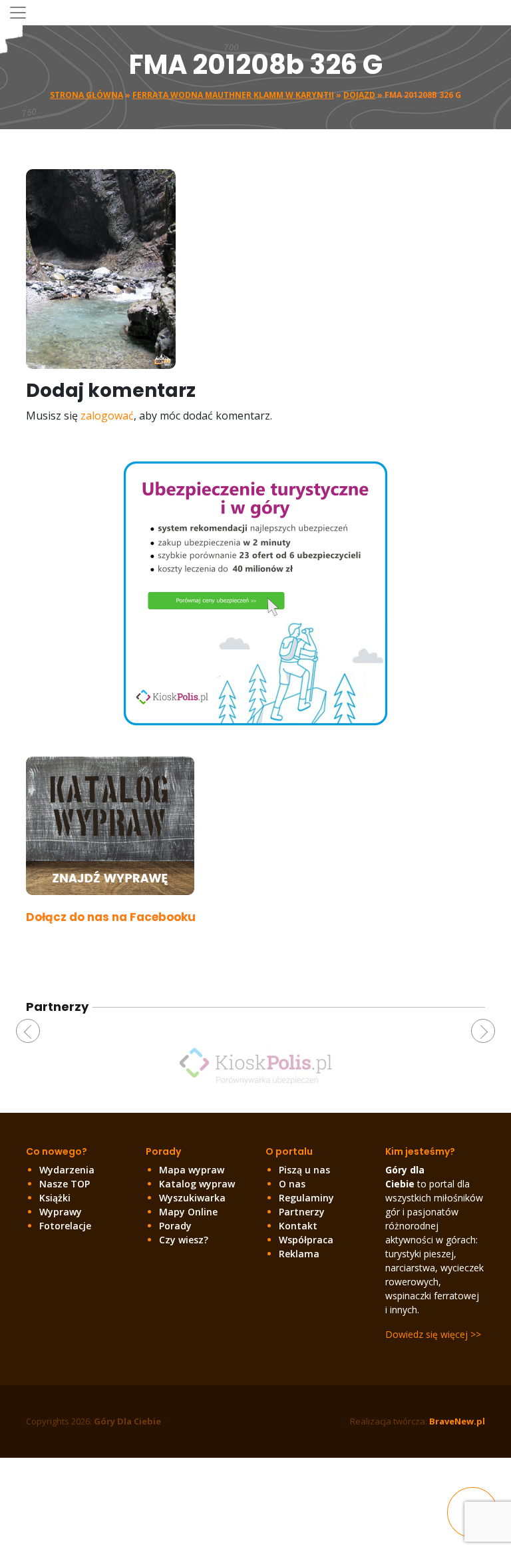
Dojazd (359, 95)
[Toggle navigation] (18, 12)
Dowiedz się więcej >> (433, 1334)
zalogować (107, 415)
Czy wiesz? (183, 1239)
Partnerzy (302, 1211)
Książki (55, 1197)
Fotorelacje (65, 1225)
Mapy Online (188, 1211)
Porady (175, 1225)
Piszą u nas (304, 1169)
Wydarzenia (66, 1169)
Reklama (299, 1253)
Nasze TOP (64, 1183)
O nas (292, 1183)
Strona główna (86, 95)
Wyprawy (60, 1211)
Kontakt (298, 1225)
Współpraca (306, 1239)
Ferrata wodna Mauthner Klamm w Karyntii (233, 95)
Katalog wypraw (197, 1183)
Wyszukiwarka (192, 1197)
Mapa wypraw (191, 1169)
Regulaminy (306, 1197)
